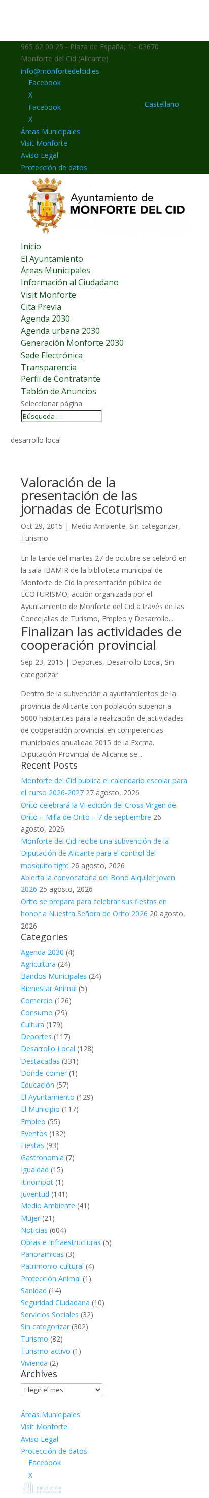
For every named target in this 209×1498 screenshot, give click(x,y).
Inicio (31, 246)
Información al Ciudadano (70, 282)
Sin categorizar (153, 526)
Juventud (35, 1194)
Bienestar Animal (49, 988)
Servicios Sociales (50, 1314)
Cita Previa (41, 306)
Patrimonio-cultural (52, 1266)
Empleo (33, 1121)
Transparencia (49, 367)
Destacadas (40, 1061)
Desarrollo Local (134, 662)
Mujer (30, 1218)
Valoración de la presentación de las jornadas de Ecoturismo (92, 495)
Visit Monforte (44, 143)
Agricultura (38, 964)
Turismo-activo (46, 1351)
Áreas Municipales (50, 131)
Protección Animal (51, 1278)
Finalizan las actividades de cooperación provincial (101, 638)
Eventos (34, 1133)
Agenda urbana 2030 (60, 330)
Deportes (87, 662)
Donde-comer (44, 1073)
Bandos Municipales (54, 976)
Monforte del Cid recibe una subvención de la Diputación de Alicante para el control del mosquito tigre (95, 853)
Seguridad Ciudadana (55, 1303)
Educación (37, 1085)
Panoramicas (42, 1254)
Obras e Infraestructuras (61, 1242)
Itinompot (37, 1182)
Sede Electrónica (52, 355)
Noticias (34, 1230)
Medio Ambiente (98, 526)
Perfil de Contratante (60, 379)
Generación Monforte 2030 (72, 342)
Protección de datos (54, 167)
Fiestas (32, 1145)
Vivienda (34, 1363)
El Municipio (40, 1109)
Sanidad (34, 1290)
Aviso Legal (39, 155)
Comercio (37, 1000)
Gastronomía (42, 1157)
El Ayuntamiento (52, 258)
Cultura (32, 1024)
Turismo (34, 538)
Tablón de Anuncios (58, 391)
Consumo (37, 1012)
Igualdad (35, 1169)
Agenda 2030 (45, 318)
